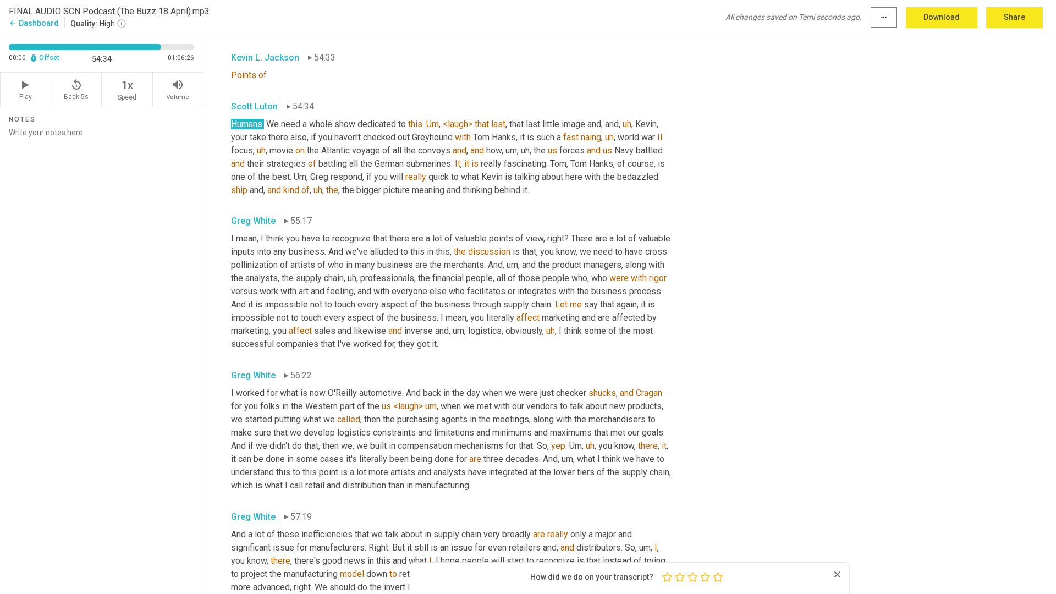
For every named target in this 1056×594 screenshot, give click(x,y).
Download (941, 17)
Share (1014, 17)
